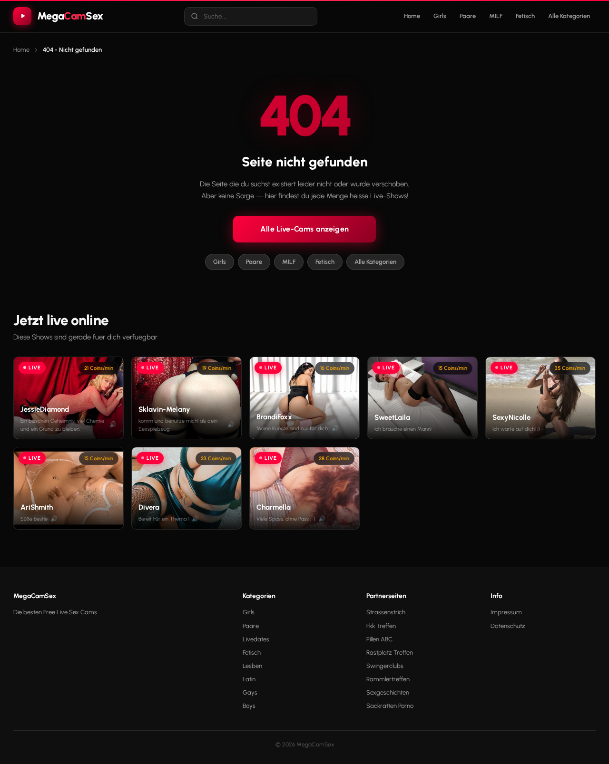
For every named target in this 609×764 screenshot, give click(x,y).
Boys (249, 705)
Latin (249, 679)
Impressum (506, 612)
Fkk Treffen (381, 625)
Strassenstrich (385, 612)
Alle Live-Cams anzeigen (304, 228)
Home (412, 15)
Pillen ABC (379, 639)
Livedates (256, 639)
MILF (495, 15)
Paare (468, 15)
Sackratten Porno (389, 705)
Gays (250, 692)
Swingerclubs (384, 665)
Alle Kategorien (569, 15)
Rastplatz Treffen (389, 652)
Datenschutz (508, 625)
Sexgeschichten (387, 692)
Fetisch (525, 15)
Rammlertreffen (388, 679)
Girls (439, 15)
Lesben (252, 665)
